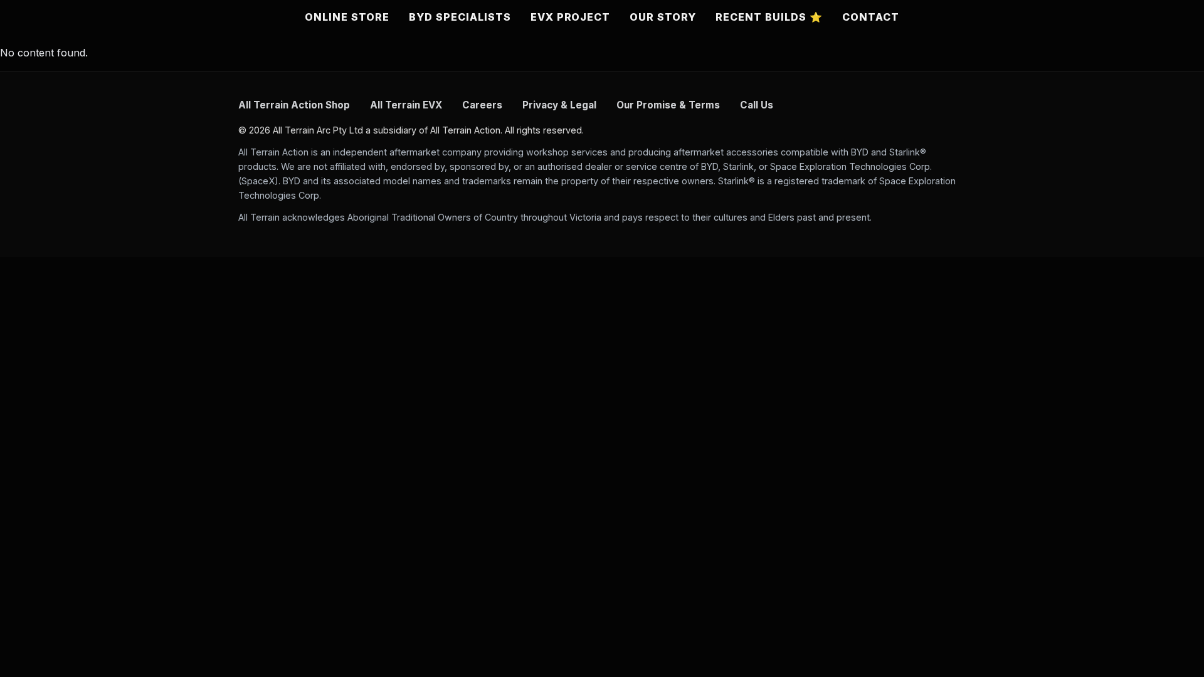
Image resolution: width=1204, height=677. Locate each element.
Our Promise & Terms (668, 105)
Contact (870, 17)
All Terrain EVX (406, 105)
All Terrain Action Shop (294, 105)
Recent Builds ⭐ (769, 17)
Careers (482, 105)
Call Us (756, 105)
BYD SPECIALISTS (459, 17)
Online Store (347, 17)
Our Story (663, 17)
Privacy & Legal (559, 105)
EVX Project (571, 17)
